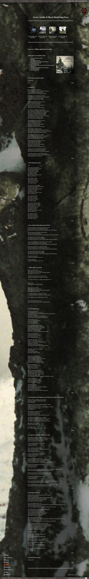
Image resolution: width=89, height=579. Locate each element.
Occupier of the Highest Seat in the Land (39, 67)
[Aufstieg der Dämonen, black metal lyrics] (62, 34)
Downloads (8, 570)
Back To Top (71, 574)
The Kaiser (8, 558)
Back (72, 82)
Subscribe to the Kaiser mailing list (76, 578)
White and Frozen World (36, 62)
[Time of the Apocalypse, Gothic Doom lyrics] (42, 34)
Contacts (6, 575)
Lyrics (6, 565)
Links (5, 572)
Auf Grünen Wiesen (35, 69)
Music (6, 560)
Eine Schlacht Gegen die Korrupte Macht (39, 61)
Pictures (6, 567)
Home (5, 555)
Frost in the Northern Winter (37, 58)
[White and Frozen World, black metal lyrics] (52, 34)
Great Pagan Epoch (35, 64)
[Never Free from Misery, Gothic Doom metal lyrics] (32, 34)
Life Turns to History (35, 68)
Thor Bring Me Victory (36, 60)
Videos (6, 562)
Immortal (33, 59)
